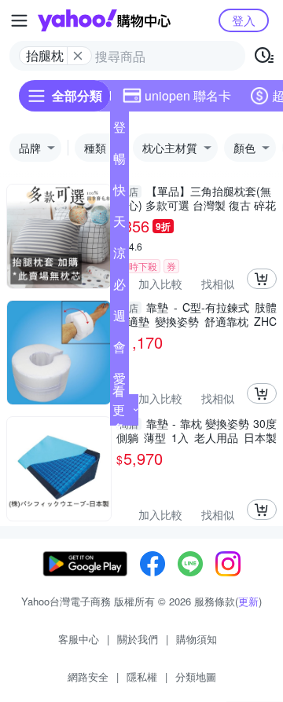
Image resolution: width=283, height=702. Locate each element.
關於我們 (137, 638)
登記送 (119, 130)
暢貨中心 (119, 161)
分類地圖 (195, 676)
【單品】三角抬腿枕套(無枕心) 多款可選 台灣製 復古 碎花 (196, 198)
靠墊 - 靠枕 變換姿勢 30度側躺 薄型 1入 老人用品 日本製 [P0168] (196, 430)
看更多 (118, 409)
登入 (243, 20)
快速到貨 (119, 193)
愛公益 (119, 381)
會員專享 (119, 350)
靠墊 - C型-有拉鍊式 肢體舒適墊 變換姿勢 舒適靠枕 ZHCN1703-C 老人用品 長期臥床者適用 (196, 314)
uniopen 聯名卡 (188, 95)
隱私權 (142, 676)
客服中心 (78, 638)
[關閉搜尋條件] (78, 56)
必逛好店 (119, 287)
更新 (248, 601)
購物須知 (196, 638)
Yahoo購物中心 (104, 20)
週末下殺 (119, 318)
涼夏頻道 (119, 256)
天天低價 (119, 224)
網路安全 (88, 676)
